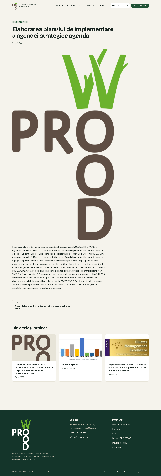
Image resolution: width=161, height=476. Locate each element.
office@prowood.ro (79, 437)
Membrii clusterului (121, 424)
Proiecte (71, 5)
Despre (90, 5)
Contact (102, 5)
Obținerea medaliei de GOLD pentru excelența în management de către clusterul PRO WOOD (127, 367)
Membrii (59, 5)
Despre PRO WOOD (121, 438)
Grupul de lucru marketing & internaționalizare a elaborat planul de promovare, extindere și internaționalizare (34, 369)
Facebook (117, 447)
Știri (81, 5)
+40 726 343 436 (78, 432)
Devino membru (140, 5)
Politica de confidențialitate (115, 472)
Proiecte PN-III (20, 22)
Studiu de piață (69, 364)
